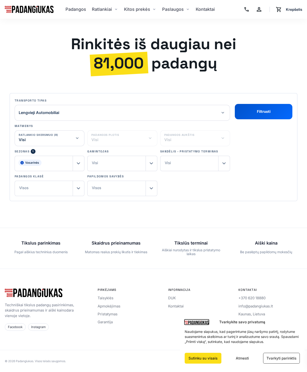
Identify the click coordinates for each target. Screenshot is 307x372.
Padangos (75, 9)
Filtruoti (264, 111)
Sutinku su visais (203, 358)
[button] (49, 163)
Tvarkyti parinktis (281, 358)
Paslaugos (173, 9)
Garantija (105, 322)
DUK (172, 298)
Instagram (38, 327)
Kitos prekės (137, 9)
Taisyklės (105, 298)
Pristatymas (108, 314)
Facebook (15, 327)
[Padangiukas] (29, 9)
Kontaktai (205, 9)
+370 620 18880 (252, 298)
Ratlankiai (102, 9)
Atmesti (242, 358)
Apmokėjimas (109, 306)
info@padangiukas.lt (255, 306)
